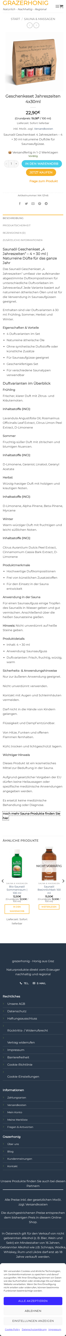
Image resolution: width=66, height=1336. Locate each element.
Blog (10, 1151)
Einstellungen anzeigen (33, 1321)
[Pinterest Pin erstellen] (40, 204)
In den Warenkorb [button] (17, 908)
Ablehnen (33, 1311)
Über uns (13, 1144)
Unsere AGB (16, 1004)
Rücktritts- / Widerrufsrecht (27, 1030)
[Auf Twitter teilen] (26, 204)
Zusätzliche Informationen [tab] (23, 240)
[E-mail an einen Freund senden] (33, 204)
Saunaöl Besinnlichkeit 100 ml (49, 889)
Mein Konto (14, 1112)
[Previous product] (36, 25)
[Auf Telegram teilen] (46, 204)
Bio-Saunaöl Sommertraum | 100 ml (17, 889)
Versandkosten (43, 128)
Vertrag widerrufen (21, 1042)
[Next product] (29, 25)
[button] (57, 6)
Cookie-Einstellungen (23, 1076)
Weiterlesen (49, 906)
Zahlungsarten (16, 1097)
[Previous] (3, 888)
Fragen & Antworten (20, 1127)
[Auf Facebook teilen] (20, 204)
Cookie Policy (12, 1329)
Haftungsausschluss (22, 1018)
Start (15, 19)
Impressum (54, 1329)
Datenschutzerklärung (34, 1329)
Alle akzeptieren (32, 1301)
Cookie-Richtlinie (19, 1064)
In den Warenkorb (41, 163)
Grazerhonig (26, 3)
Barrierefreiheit (18, 1057)
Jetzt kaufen (41, 172)
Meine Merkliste (17, 1119)
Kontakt (12, 1166)
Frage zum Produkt (44, 181)
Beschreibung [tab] (13, 218)
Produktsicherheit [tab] (16, 225)
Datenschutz (16, 1011)
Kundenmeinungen (19, 1158)
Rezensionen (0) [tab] (14, 233)
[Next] (63, 888)
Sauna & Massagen (39, 19)
